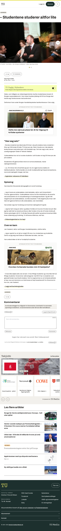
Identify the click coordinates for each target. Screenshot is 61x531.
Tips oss (55, 485)
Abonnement (5, 513)
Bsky (23, 503)
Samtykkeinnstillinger (49, 496)
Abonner (50, 4)
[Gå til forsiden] (3, 4)
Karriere (3, 12)
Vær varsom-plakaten (26, 508)
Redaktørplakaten (42, 508)
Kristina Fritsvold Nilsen (9, 495)
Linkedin (24, 499)
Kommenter (17, 74)
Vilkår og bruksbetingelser (50, 499)
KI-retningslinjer (47, 503)
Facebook (24, 496)
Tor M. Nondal (6, 501)
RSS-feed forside (27, 493)
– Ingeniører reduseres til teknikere (16, 176)
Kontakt (4, 518)
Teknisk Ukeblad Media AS (15, 524)
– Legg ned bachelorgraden (13, 286)
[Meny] (57, 4)
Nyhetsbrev (45, 493)
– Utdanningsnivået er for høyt (14, 219)
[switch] (54, 88)
